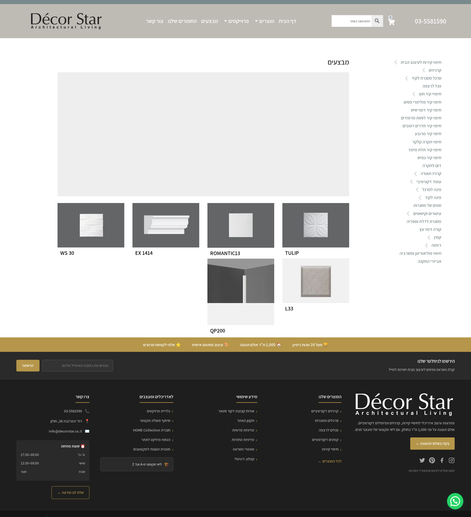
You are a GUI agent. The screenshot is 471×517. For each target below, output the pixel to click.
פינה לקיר (433, 197)
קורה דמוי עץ (430, 229)
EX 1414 (144, 252)
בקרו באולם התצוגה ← (432, 443)
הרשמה (28, 365)
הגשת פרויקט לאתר (155, 439)
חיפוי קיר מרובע (428, 134)
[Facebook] (442, 461)
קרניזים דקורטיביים (325, 411)
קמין (437, 237)
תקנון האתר (245, 420)
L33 (289, 308)
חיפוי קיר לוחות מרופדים (421, 118)
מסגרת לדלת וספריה (424, 221)
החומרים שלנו (182, 21)
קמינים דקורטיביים (325, 439)
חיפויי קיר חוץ (430, 94)
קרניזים (435, 70)
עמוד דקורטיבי (428, 182)
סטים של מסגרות (427, 205)
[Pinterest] (432, 461)
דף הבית (287, 21)
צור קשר (155, 21)
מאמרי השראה (243, 449)
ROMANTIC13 (225, 253)
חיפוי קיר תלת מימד (424, 150)
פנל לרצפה (431, 86)
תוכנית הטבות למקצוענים (151, 449)
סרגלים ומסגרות (327, 420)
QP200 (217, 330)
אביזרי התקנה (429, 261)
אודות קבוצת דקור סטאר (236, 411)
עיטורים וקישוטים (427, 213)
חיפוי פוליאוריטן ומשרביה (420, 253)
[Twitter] (422, 461)
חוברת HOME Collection (151, 430)
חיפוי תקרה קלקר (426, 142)
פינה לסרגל (431, 189)
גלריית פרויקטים (158, 411)
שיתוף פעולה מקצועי (155, 420)
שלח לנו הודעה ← (70, 492)
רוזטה (436, 245)
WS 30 (67, 252)
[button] (455, 501)
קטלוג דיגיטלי (244, 458)
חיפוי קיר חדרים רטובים (422, 126)
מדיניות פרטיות (243, 430)
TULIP (292, 252)
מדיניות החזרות (243, 439)
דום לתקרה (431, 165)
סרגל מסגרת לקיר (426, 78)
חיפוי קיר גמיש (429, 158)
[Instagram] (452, 461)
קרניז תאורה (431, 173)
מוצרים (266, 21)
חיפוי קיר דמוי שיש (426, 110)
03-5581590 (430, 21)
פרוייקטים (238, 21)
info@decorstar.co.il (65, 431)
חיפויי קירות (330, 449)
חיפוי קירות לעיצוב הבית (421, 62)
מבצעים (209, 21)
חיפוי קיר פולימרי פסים (422, 102)
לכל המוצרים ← (330, 461)
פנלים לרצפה (329, 430)
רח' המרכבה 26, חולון (66, 421)
